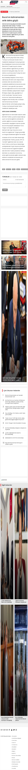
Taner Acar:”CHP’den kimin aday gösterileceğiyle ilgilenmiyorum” (14, 418)
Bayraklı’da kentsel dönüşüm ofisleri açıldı (12, 443)
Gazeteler (14, 747)
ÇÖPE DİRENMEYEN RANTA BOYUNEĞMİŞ (12, 433)
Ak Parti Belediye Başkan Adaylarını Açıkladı (14, 428)
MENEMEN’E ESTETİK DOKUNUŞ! (13, 438)
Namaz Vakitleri (15, 759)
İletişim (13, 751)
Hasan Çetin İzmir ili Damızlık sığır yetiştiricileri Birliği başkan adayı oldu (14, 407)
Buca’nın (8, 169)
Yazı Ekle (14, 768)
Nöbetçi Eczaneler (16, 762)
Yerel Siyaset (4, 11)
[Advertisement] (14, 165)
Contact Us (14, 744)
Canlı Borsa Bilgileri (16, 738)
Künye (13, 757)
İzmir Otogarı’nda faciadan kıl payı (14, 423)
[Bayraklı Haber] (14, 4)
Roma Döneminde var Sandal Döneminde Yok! (13, 396)
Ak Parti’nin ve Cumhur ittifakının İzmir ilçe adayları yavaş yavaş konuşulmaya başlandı (14, 401)
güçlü (18, 169)
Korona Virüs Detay (16, 755)
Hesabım (14, 749)
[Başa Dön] (25, 767)
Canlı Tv (14, 742)
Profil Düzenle (15, 764)
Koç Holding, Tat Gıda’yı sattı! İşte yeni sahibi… (14, 413)
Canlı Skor (14, 740)
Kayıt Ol (13, 753)
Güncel (24, 241)
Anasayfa (14, 736)
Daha (13, 169)
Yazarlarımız (15, 766)
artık (4, 169)
